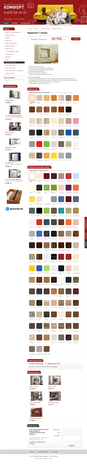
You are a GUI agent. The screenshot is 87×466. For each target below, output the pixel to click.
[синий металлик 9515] (39, 234)
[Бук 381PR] (47, 98)
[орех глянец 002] (76, 234)
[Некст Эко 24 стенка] (36, 400)
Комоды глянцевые (10, 35)
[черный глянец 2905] (39, 211)
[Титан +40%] (68, 156)
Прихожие (7, 57)
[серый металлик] (32, 234)
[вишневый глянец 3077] (68, 199)
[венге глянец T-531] (32, 245)
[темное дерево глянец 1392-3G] (61, 245)
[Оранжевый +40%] (47, 156)
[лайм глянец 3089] (54, 188)
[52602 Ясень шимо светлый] (39, 349)
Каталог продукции (42, 451)
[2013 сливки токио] (76, 257)
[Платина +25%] (32, 144)
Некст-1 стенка (33, 386)
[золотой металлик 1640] (68, 211)
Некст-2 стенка (52, 386)
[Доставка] (14, 23)
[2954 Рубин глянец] (47, 176)
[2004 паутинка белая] (47, 257)
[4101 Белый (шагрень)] (54, 268)
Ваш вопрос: (57, 435)
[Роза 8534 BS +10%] (76, 121)
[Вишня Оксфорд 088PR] (76, 98)
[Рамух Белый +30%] (76, 144)
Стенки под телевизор (10, 62)
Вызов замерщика (9, 73)
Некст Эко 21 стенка (53, 402)
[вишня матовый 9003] (39, 280)
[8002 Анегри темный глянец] (61, 234)
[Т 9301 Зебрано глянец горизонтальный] (39, 257)
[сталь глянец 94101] (54, 199)
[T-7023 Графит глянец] (32, 211)
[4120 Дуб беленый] (68, 268)
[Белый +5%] (76, 109)
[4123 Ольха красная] (54, 314)
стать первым (53, 366)
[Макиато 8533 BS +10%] (68, 121)
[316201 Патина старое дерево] (47, 349)
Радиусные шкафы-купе (11, 43)
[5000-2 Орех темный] (76, 314)
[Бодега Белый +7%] (32, 121)
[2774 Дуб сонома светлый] (39, 314)
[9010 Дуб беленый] (32, 337)
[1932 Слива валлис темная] (61, 303)
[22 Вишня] (47, 280)
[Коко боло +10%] (47, 132)
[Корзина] (6, 23)
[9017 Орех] (39, 337)
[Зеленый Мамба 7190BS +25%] (47, 144)
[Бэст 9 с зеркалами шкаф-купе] (15, 177)
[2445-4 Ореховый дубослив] (32, 314)
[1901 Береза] (54, 303)
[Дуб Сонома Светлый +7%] (39, 121)
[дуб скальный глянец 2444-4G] (32, 257)
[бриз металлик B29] (47, 222)
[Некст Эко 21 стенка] (54, 400)
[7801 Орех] (68, 326)
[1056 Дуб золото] (68, 291)
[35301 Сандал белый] (54, 337)
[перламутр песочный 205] (76, 211)
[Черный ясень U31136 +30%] (39, 156)
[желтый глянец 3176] (32, 199)
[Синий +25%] (68, 132)
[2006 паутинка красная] (68, 257)
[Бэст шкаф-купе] (15, 160)
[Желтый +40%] (54, 156)
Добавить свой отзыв (54, 363)
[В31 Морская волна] (61, 211)
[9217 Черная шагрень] (61, 268)
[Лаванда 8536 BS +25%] (54, 144)
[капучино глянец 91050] (61, 176)
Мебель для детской (10, 65)
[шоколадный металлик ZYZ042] (54, 222)
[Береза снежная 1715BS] (39, 98)
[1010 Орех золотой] (61, 291)
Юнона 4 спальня (9, 132)
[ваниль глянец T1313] (39, 176)
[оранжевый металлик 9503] (68, 222)
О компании (54, 451)
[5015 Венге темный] (39, 326)
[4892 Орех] (68, 314)
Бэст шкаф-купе (9, 162)
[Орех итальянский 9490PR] (61, 109)
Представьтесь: (57, 429)
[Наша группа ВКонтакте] (14, 210)
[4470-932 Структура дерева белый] (61, 314)
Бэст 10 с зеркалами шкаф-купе (13, 115)
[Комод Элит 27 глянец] (15, 145)
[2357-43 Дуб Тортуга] (68, 303)
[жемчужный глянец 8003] (39, 199)
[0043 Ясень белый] (61, 280)
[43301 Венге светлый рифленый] (76, 337)
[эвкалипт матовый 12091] (47, 268)
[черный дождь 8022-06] (47, 234)
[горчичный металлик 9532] (61, 222)
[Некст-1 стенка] (36, 384)
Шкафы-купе (8, 40)
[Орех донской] (32, 109)
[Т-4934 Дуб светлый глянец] (76, 245)
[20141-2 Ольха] (47, 337)
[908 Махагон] (47, 291)
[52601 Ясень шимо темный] (32, 349)
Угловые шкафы (9, 54)
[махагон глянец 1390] (39, 245)
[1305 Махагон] (76, 291)
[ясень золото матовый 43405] (76, 268)
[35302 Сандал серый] (61, 337)
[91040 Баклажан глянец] (54, 176)
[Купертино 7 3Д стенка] (36, 416)
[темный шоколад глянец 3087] (39, 188)
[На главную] (14, 8)
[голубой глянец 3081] (76, 176)
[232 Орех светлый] (76, 280)
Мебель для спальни (10, 67)
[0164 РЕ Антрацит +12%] (32, 132)
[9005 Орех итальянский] (76, 326)
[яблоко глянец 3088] (47, 188)
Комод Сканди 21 (9, 100)
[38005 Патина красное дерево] (68, 337)
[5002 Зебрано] (32, 326)
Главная (32, 451)
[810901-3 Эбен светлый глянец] (47, 245)
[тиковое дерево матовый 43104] (54, 280)
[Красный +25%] (39, 144)
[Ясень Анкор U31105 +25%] (61, 132)
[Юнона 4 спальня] (15, 130)
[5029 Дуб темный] (61, 326)
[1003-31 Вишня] (54, 291)
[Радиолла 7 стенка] (46, 53)
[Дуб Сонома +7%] (47, 121)
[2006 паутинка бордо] (61, 257)
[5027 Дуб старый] (47, 326)
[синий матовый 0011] (39, 268)
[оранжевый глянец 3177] (76, 188)
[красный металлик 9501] (39, 222)
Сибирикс (50, 458)
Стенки (7, 59)
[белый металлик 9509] (32, 222)
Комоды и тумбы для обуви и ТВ (13, 32)
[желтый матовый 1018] (32, 268)
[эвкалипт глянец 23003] (47, 211)
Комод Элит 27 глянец (10, 147)
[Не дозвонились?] (26, 23)
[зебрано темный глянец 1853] (54, 245)
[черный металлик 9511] (54, 234)
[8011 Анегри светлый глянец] (68, 234)
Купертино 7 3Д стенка (35, 418)
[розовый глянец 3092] (61, 188)
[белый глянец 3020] (32, 176)
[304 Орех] (32, 291)
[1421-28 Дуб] (32, 303)
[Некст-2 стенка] (54, 384)
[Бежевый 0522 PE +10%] (61, 121)
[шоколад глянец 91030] (54, 211)
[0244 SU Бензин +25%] (76, 132)
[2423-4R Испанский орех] (76, 303)
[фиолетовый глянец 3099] (68, 188)
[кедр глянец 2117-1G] (68, 245)
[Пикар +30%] (68, 144)
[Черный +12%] (39, 132)
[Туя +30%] (32, 156)
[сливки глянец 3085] (32, 188)
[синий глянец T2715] (61, 199)
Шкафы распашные (10, 46)
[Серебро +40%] (61, 156)
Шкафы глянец (8, 48)
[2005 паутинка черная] (54, 257)
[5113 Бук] (32, 280)
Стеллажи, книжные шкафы (12, 51)
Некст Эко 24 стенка (35, 402)
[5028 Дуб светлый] (54, 326)
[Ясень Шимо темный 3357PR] (68, 98)
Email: (59, 432)
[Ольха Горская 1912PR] (54, 98)
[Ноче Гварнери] (39, 109)
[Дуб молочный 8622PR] (32, 98)
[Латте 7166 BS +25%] (61, 144)
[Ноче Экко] (54, 109)
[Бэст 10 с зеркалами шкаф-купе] (15, 113)
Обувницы (7, 37)
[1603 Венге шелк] (39, 303)
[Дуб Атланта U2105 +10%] (54, 132)
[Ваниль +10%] (54, 121)
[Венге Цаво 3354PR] (68, 109)
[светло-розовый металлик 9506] (76, 222)
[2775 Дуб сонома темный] (47, 314)
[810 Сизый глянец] (76, 199)
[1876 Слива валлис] (47, 303)
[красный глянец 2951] (68, 176)
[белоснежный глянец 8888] (47, 199)
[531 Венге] (39, 291)
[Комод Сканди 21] (15, 98)
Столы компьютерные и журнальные (14, 70)
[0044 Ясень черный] (68, 280)
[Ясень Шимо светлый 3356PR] (61, 98)
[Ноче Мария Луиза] (47, 109)
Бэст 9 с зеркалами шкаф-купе (13, 179)
